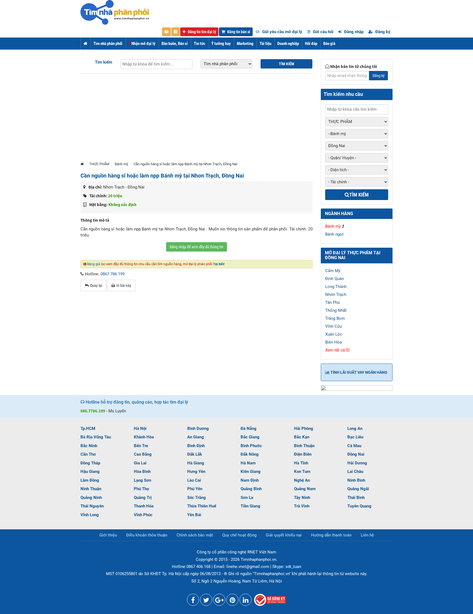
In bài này (123, 285)
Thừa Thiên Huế (201, 506)
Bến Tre (141, 445)
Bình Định (196, 445)
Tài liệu (265, 43)
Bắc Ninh (88, 445)
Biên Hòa (333, 342)
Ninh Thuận (90, 488)
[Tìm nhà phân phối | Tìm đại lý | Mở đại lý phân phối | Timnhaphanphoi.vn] (114, 12)
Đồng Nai (355, 454)
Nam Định (250, 480)
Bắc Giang (250, 437)
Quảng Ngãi (358, 488)
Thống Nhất (336, 310)
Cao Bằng (143, 454)
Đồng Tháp (90, 463)
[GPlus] (219, 601)
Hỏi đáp (311, 43)
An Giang (195, 437)
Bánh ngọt (334, 234)
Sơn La (247, 497)
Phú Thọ (141, 488)
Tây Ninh (302, 497)
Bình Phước (251, 445)
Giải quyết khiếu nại (284, 535)
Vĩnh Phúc (143, 514)
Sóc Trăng (196, 497)
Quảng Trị (143, 497)
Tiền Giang (250, 506)
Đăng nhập (353, 31)
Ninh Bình (356, 480)
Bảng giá (93, 264)
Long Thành (336, 286)
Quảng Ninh (91, 497)
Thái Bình (356, 497)
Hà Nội (140, 428)
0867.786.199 (112, 274)
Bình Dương (198, 428)
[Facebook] (193, 601)
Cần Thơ (88, 454)
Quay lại (96, 285)
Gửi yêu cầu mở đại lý (281, 31)
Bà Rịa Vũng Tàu (95, 437)
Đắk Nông (250, 454)
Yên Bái (194, 514)
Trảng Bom (335, 318)
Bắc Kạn (301, 437)
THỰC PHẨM (99, 164)
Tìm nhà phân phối (107, 43)
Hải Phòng (303, 428)
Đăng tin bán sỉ (238, 32)
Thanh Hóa (144, 506)
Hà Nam (248, 463)
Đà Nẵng (248, 428)
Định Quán (334, 278)
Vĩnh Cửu (333, 326)
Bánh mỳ (121, 164)
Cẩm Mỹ (332, 270)
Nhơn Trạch (335, 294)
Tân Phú (332, 302)
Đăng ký (382, 31)
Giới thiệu (108, 535)
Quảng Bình (251, 488)
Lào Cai (194, 480)
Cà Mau (354, 445)
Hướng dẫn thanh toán (331, 535)
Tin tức (199, 43)
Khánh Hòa (144, 437)
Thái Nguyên (92, 506)
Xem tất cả (335, 350)
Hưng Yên (196, 471)
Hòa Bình (142, 471)
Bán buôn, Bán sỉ (174, 43)
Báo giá (329, 43)
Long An (354, 428)
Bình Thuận (304, 445)
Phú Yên (194, 488)
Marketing (245, 43)
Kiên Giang (251, 471)
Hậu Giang (90, 471)
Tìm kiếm (103, 62)
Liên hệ (367, 535)
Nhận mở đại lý (143, 43)
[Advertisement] (196, 120)
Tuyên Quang (359, 506)
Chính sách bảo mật (195, 535)
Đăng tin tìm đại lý (201, 32)
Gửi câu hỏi (322, 31)
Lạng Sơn (142, 480)
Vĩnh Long (89, 514)
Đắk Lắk (194, 454)
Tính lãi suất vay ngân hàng (358, 372)
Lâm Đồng (89, 480)
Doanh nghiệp (288, 43)
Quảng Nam (305, 488)
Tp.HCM (87, 428)
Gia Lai (140, 463)
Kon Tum (302, 471)
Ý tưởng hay (221, 43)
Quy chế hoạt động (239, 535)
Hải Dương (357, 463)
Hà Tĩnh (301, 463)
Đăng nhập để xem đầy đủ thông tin (196, 247)
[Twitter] (206, 601)
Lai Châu (355, 471)
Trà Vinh (301, 506)
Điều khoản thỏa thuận (146, 535)
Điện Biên (303, 454)
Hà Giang (195, 463)
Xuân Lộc (333, 334)
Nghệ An (302, 480)
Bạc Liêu (355, 437)
